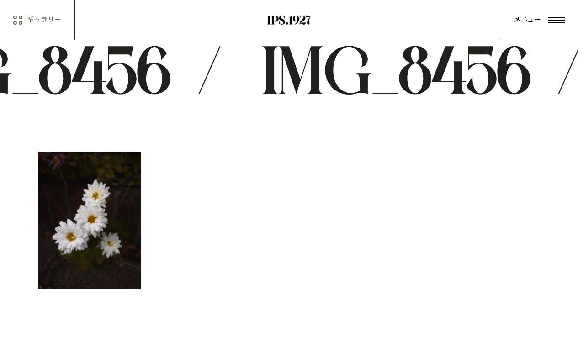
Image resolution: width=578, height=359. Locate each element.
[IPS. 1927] (289, 20)
